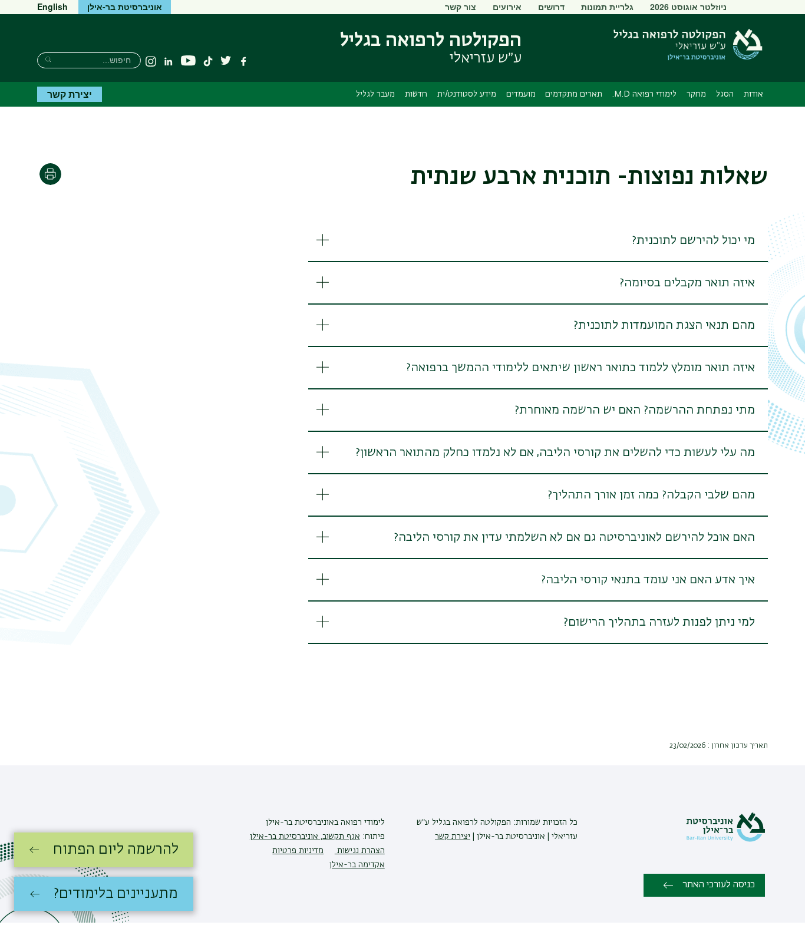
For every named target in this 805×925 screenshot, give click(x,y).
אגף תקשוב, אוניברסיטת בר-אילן (305, 836)
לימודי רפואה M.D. (644, 94)
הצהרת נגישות (360, 851)
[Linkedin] (168, 61)
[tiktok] (208, 61)
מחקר (696, 94)
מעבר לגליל (375, 94)
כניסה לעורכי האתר (718, 885)
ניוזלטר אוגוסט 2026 (688, 6)
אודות (753, 94)
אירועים (507, 6)
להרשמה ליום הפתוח (116, 850)
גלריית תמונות (607, 6)
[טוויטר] (225, 61)
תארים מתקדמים (573, 94)
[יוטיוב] (188, 61)
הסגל (725, 94)
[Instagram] (151, 61)
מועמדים (521, 94)
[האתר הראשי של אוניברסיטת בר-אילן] (725, 839)
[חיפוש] (48, 59)
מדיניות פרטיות (298, 851)
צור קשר (460, 6)
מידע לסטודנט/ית (466, 94)
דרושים (551, 6)
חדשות (416, 94)
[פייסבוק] (243, 61)
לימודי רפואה (361, 822)
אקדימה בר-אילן (357, 865)
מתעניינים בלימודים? (116, 894)
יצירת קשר (69, 94)
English (52, 6)
